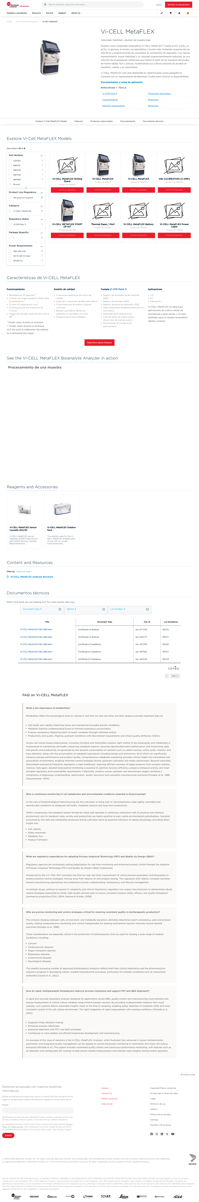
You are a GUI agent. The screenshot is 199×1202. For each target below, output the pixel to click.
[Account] (179, 12)
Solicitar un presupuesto (179, 5)
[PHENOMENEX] (160, 1197)
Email (5, 1105)
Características (110, 99)
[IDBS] (88, 1197)
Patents (153, 1109)
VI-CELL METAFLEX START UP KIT (67, 225)
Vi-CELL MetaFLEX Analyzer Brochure (32, 577)
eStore (159, 5)
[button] (45, 4)
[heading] (10, 160)
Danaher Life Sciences (160, 1125)
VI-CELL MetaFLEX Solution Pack (61, 528)
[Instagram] (157, 1134)
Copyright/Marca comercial (163, 1088)
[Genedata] (70, 1197)
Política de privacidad (160, 1114)
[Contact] (161, 12)
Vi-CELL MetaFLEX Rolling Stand (67, 180)
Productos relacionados (101, 121)
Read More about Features (99, 342)
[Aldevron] (52, 1197)
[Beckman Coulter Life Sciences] (18, 5)
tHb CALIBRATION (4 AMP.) (174, 179)
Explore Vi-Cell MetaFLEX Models (51, 121)
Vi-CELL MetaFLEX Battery (138, 224)
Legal (152, 1099)
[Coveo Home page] (174, 669)
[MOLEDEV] (142, 1197)
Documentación (127, 121)
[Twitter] (167, 1134)
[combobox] (93, 4)
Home (9, 22)
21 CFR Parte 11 (118, 289)
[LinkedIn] (162, 1134)
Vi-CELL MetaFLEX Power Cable (174, 225)
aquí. (72, 602)
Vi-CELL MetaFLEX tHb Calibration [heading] (36, 629)
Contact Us (107, 1093)
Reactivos (153, 99)
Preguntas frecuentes (159, 93)
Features (79, 121)
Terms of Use (17, 1127)
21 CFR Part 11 (109, 93)
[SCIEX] (177, 1197)
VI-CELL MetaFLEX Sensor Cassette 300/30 (23, 528)
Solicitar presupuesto (113, 105)
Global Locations (110, 1099)
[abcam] (34, 1197)
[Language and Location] (188, 12)
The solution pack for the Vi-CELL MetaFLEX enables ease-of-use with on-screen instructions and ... (61, 540)
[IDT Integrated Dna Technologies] (106, 1197)
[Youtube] (172, 1134)
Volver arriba (189, 1074)
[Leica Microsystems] (124, 1197)
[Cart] (170, 12)
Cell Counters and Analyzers (27, 22)
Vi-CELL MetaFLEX (102, 179)
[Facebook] (151, 1134)
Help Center (107, 1104)
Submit (8, 1135)
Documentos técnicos (153, 121)
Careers (105, 1088)
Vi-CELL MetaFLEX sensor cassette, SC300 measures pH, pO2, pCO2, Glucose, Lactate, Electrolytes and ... (24, 540)
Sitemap (154, 1120)
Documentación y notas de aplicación (122, 82)
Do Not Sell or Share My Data (164, 1093)
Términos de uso (158, 1104)
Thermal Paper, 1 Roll (103, 224)
